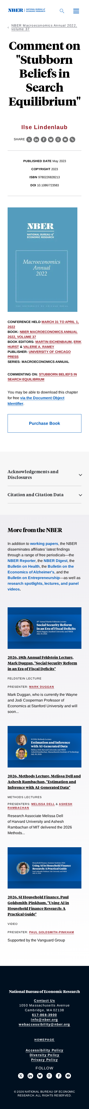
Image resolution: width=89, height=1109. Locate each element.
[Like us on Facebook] (58, 1076)
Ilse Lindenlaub (44, 127)
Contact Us (44, 1000)
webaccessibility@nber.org (44, 1024)
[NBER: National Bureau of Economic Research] (27, 11)
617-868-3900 (44, 1015)
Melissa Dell (43, 804)
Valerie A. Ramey (38, 347)
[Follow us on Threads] (49, 1076)
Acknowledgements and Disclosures (33, 474)
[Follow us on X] (21, 1076)
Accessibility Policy (44, 1050)
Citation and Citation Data (36, 494)
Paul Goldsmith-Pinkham (51, 932)
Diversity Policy (45, 1055)
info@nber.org (44, 1019)
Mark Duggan (41, 686)
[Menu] (76, 11)
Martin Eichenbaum (53, 342)
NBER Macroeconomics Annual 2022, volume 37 (44, 27)
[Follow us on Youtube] (68, 1076)
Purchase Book (44, 423)
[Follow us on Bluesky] (40, 1076)
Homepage (44, 1039)
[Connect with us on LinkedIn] (30, 1076)
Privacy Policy (44, 1060)
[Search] (62, 11)
